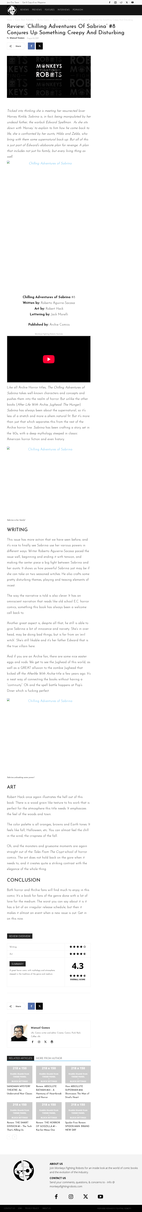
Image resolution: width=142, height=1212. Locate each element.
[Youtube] (132, 2)
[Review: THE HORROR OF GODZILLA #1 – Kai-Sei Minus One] (48, 1111)
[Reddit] (121, 2)
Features (50, 10)
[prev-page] (9, 1137)
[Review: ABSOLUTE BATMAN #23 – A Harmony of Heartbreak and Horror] (48, 1074)
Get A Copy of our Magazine (34, 3)
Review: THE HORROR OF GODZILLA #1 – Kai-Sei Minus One (48, 1126)
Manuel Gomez (17, 38)
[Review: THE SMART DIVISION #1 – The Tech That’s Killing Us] (19, 1111)
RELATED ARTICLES (20, 1058)
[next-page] (14, 1137)
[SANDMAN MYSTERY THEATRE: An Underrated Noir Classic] (19, 1074)
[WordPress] (53, 1042)
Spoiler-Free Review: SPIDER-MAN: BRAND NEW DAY (77, 1126)
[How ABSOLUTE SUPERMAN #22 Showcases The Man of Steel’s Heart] (78, 1074)
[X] (126, 2)
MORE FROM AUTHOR (49, 1058)
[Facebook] (109, 2)
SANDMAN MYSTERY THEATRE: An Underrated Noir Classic (19, 1090)
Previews (37, 10)
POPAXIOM (78, 10)
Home (9, 20)
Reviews (24, 10)
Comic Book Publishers (24, 20)
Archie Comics (43, 20)
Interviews (64, 10)
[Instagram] (115, 2)
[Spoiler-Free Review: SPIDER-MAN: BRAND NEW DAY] (78, 1111)
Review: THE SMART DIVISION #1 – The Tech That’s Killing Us (19, 1126)
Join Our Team (13, 3)
